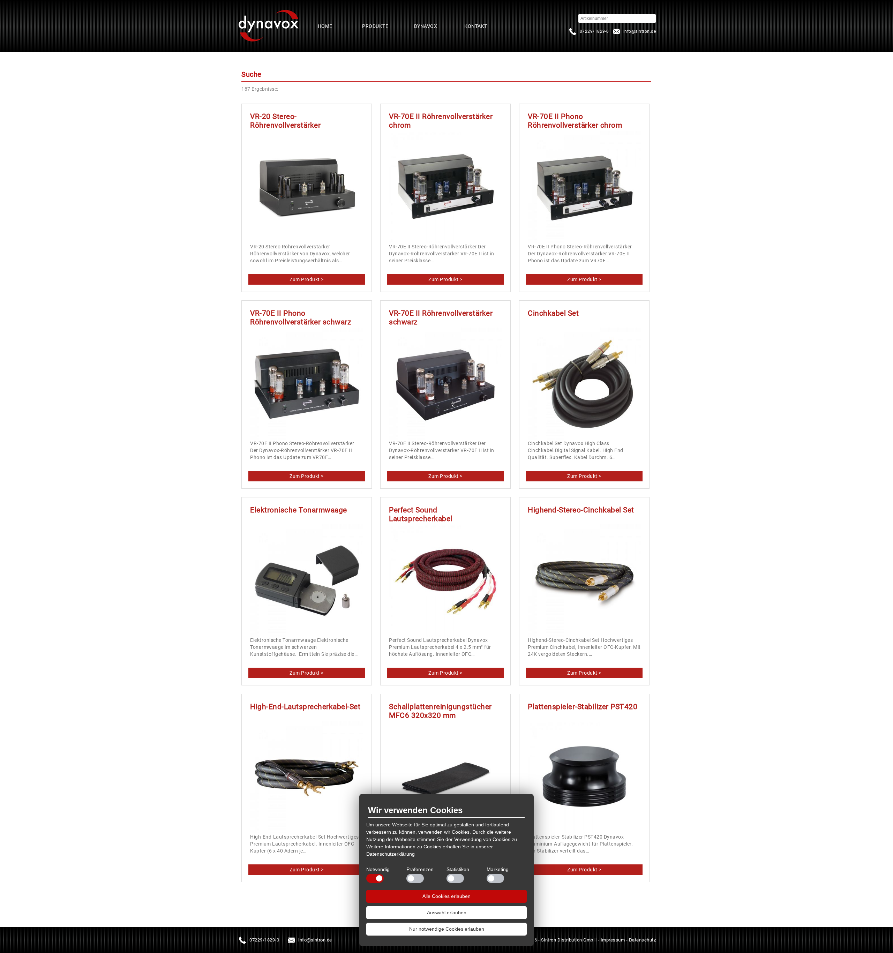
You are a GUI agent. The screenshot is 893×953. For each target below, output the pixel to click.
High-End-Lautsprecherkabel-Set (305, 707)
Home (325, 26)
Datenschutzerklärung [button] (390, 854)
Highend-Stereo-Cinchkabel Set (581, 510)
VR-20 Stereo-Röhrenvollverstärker (285, 120)
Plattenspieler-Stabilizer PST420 (582, 707)
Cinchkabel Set (553, 313)
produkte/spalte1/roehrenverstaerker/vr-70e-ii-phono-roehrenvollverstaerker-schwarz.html (306, 476)
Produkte (375, 26)
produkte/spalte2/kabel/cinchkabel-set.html (584, 476)
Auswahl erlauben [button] (446, 912)
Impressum (613, 940)
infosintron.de (633, 31)
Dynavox (425, 26)
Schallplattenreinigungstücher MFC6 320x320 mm (440, 711)
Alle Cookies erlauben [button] (446, 896)
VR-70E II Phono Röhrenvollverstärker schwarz (300, 317)
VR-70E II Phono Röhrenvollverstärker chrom (575, 120)
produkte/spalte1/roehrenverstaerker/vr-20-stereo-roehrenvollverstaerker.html (306, 279)
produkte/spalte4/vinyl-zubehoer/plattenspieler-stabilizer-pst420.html (584, 869)
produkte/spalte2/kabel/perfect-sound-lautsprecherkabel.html (445, 673)
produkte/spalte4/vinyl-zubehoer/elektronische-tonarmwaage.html (306, 673)
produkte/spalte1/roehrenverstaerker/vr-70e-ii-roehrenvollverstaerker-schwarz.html (445, 476)
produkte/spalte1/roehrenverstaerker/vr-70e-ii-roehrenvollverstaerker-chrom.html (445, 279)
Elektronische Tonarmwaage (298, 510)
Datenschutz (642, 940)
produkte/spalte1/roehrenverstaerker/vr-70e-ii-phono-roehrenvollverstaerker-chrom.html (584, 279)
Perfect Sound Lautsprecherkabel (420, 514)
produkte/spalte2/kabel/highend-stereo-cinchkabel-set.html (584, 673)
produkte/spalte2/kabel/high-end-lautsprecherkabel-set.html (306, 869)
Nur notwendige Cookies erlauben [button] (446, 929)
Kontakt (475, 26)
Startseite (268, 26)
